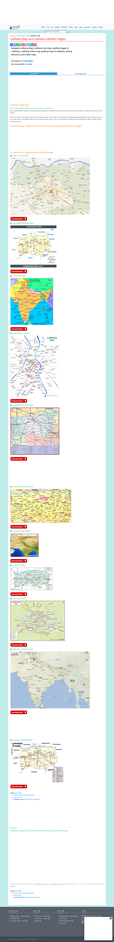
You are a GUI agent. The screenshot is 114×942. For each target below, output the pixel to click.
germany (87, 27)
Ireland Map (46, 916)
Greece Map (60, 911)
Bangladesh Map (63, 916)
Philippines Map (14, 916)
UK (52, 27)
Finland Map (38, 921)
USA (48, 27)
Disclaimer (49, 939)
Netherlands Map (15, 918)
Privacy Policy (42, 939)
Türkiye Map (38, 916)
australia (64, 27)
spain (81, 27)
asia (23, 36)
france (71, 27)
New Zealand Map (15, 921)
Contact (84, 911)
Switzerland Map (25, 916)
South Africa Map (13, 911)
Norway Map (62, 923)
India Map (25, 921)
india (27, 36)
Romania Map (63, 918)
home (19, 36)
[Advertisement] (57, 12)
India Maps (28, 60)
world (43, 27)
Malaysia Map (74, 916)
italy (76, 27)
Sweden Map (46, 918)
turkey (100, 27)
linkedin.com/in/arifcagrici (32, 799)
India (29, 64)
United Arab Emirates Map (66, 921)
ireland (94, 27)
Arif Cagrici (18, 793)
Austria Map (38, 918)
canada (57, 27)
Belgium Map (36, 911)
